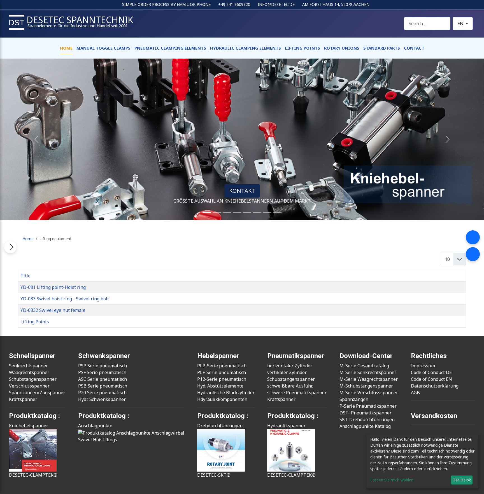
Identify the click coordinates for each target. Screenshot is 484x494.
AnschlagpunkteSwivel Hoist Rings (97, 433)
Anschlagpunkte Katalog (365, 426)
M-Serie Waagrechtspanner (368, 379)
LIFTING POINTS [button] (302, 48)
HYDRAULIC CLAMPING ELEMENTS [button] (245, 48)
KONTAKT (242, 190)
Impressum (423, 366)
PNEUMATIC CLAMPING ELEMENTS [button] (170, 48)
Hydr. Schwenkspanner (102, 399)
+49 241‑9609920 (234, 4)
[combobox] (427, 23)
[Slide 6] (257, 212)
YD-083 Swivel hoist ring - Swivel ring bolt (64, 299)
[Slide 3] (227, 212)
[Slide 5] (247, 212)
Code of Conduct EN (431, 379)
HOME (66, 48)
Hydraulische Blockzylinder (226, 392)
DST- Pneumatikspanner (365, 413)
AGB (415, 392)
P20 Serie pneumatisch (102, 392)
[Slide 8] (267, 212)
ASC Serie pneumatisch (102, 379)
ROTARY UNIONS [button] (341, 48)
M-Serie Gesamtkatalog (364, 366)
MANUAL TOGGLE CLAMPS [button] (103, 48)
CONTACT (414, 48)
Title (25, 276)
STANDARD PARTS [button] (381, 48)
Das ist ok (461, 480)
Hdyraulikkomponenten (222, 399)
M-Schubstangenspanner (366, 386)
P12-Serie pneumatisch (221, 379)
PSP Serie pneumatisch (102, 366)
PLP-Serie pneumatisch (221, 366)
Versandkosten (434, 416)
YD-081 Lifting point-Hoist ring (53, 287)
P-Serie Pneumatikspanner (368, 406)
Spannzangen (353, 399)
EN (461, 23)
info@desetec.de (276, 4)
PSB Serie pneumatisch (102, 386)
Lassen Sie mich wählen (391, 480)
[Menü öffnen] (10, 247)
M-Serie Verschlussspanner (368, 392)
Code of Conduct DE (431, 372)
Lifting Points (34, 322)
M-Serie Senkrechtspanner (367, 372)
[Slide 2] (217, 212)
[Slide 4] (237, 212)
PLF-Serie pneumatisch (221, 372)
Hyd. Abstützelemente (220, 386)
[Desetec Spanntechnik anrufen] (473, 237)
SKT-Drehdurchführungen (367, 419)
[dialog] (422, 460)
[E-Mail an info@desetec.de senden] (473, 254)
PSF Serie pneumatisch (102, 372)
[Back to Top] (477, 487)
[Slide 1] (207, 212)
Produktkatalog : (103, 416)
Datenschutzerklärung (435, 386)
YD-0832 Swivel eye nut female (52, 310)
